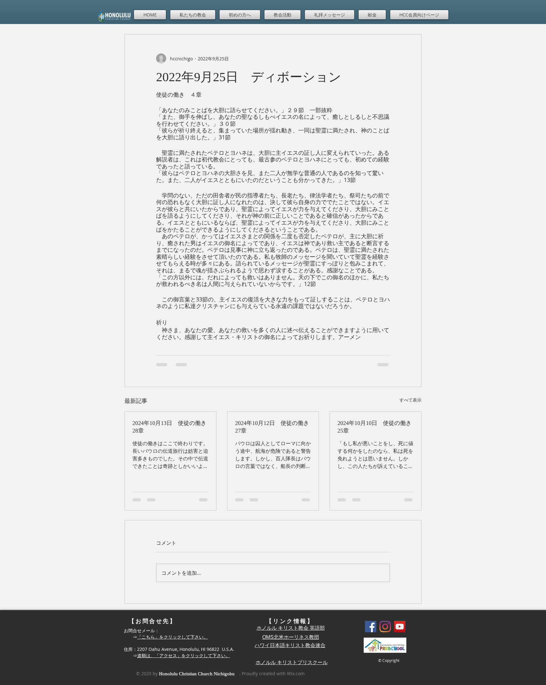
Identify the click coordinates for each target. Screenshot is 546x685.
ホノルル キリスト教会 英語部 (291, 628)
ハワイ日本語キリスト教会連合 (290, 645)
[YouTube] (399, 626)
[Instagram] (385, 626)
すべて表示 (410, 400)
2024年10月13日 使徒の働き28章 (169, 427)
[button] (192, 14)
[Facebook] (370, 626)
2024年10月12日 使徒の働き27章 (272, 427)
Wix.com (296, 673)
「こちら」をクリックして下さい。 (172, 637)
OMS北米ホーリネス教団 (290, 637)
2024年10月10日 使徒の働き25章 (374, 427)
